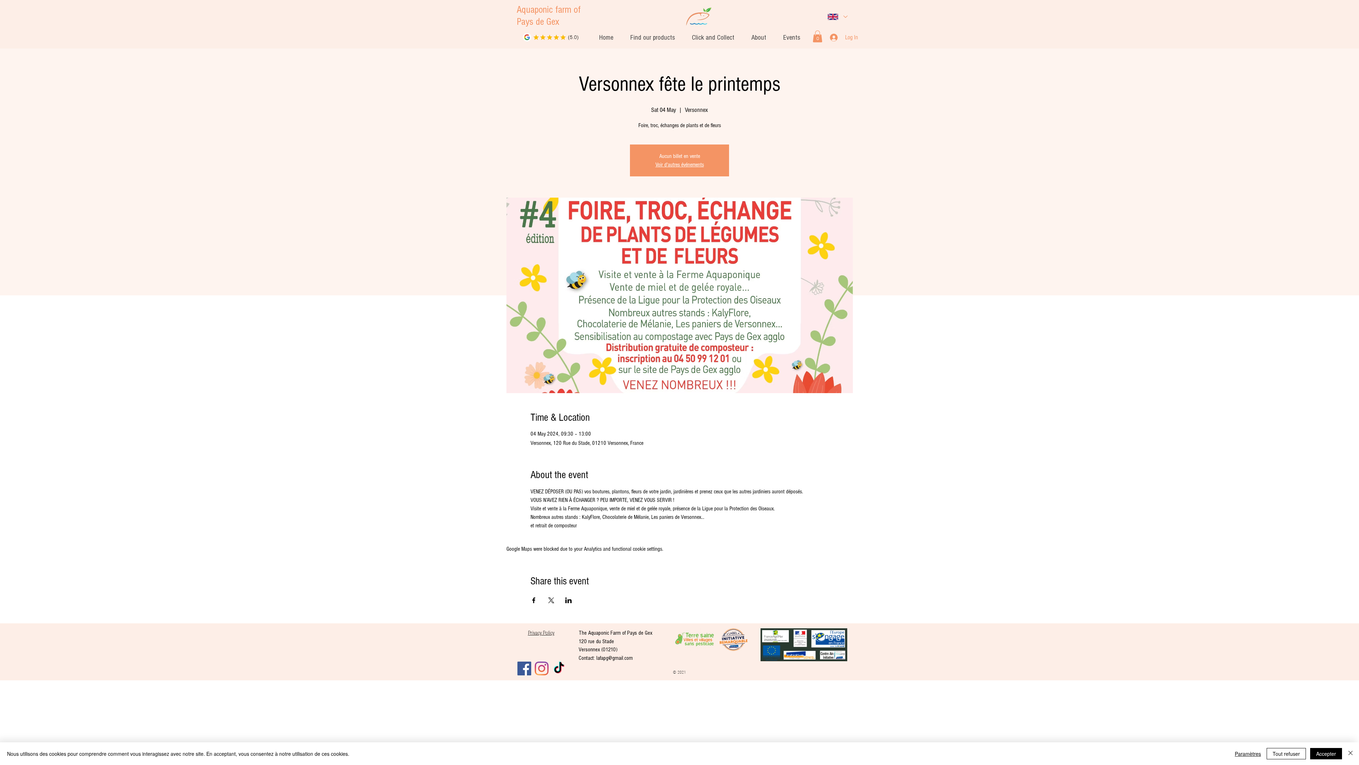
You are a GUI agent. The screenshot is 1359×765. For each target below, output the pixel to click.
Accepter (1326, 753)
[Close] (1350, 753)
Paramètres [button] (1248, 753)
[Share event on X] (551, 600)
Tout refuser (1286, 753)
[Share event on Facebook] (534, 600)
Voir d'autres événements (679, 165)
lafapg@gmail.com (614, 658)
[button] (759, 38)
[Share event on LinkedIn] (568, 600)
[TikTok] (559, 668)
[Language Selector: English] (837, 16)
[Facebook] (524, 668)
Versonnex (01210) (598, 649)
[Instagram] (542, 668)
